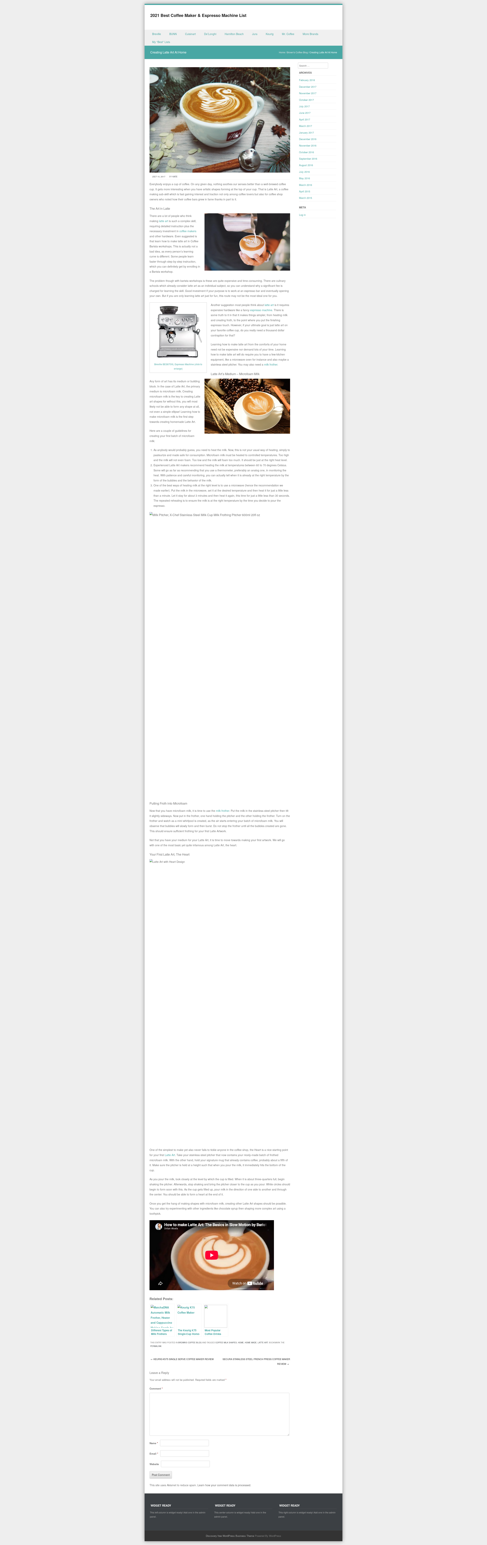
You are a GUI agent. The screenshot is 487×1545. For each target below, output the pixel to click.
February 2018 (307, 80)
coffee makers (187, 231)
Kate (175, 176)
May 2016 (304, 178)
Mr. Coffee (288, 34)
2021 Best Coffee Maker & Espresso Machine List (198, 15)
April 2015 (304, 191)
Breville (156, 34)
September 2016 (308, 158)
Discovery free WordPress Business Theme (230, 1536)
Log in (302, 215)
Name (154, 1443)
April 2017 (304, 119)
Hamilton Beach (234, 34)
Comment (156, 1388)
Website (154, 1464)
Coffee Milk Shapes (226, 1342)
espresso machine (261, 310)
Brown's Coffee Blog (297, 52)
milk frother (270, 364)
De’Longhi (210, 34)
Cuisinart (190, 34)
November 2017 (307, 93)
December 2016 (307, 139)
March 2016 (305, 185)
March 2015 (305, 198)
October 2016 (306, 152)
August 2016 (306, 165)
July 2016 (304, 172)
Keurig (270, 34)
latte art (163, 221)
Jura (254, 34)
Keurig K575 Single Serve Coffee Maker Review (182, 1359)
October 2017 (306, 100)
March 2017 (305, 126)
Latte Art (170, 1155)
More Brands (310, 34)
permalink (156, 1346)
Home (282, 52)
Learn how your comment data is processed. (224, 1485)
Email (154, 1453)
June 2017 (304, 113)
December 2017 (307, 86)
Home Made (251, 1342)
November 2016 (307, 145)
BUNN (173, 34)
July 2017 (304, 106)
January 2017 (306, 132)
